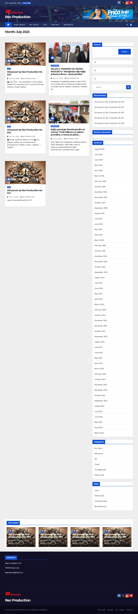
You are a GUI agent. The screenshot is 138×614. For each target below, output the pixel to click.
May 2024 (98, 294)
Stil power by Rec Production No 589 (109, 123)
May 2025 (98, 229)
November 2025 (100, 197)
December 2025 (100, 192)
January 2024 (100, 315)
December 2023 (100, 320)
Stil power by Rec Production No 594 (109, 102)
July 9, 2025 (57, 139)
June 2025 (98, 224)
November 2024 (100, 262)
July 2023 (98, 347)
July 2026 (98, 154)
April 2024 (98, 299)
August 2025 (99, 213)
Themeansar (43, 610)
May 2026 (98, 165)
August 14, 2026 (80, 540)
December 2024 (100, 256)
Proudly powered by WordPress (15, 610)
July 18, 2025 (14, 136)
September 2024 (101, 272)
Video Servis (54, 65)
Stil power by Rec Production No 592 (109, 113)
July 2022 (98, 411)
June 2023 (98, 353)
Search (97, 45)
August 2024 (99, 278)
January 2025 (99, 251)
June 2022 (98, 417)
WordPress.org (100, 506)
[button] (127, 25)
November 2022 (100, 390)
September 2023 (100, 336)
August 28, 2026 (17, 540)
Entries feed (99, 496)
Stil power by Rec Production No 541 (24, 191)
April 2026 (98, 171)
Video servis (19, 25)
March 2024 (99, 304)
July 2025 (98, 219)
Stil (45, 25)
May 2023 (98, 358)
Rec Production (17, 17)
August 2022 (99, 406)
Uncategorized (100, 470)
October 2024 (99, 267)
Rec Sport (34, 25)
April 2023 (98, 363)
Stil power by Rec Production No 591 (109, 118)
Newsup (34, 610)
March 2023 (99, 369)
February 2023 (100, 374)
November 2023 (100, 326)
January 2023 (99, 379)
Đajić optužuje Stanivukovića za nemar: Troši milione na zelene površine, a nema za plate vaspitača (68, 133)
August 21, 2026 (49, 540)
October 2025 (99, 203)
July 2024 (98, 283)
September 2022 (100, 401)
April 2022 (98, 428)
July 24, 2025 (58, 78)
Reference (68, 25)
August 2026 (99, 149)
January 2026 (99, 187)
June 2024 (98, 288)
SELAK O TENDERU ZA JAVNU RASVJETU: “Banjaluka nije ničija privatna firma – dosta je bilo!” (68, 71)
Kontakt (55, 25)
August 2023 (99, 342)
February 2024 (100, 310)
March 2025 (99, 240)
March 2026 (99, 176)
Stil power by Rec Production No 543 (24, 73)
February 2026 (100, 181)
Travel (96, 464)
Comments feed (100, 501)
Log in (96, 490)
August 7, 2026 (112, 540)
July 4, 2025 (14, 197)
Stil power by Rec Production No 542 (24, 131)
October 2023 (99, 331)
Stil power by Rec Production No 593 (109, 107)
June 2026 (98, 160)
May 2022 (98, 422)
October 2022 (99, 395)
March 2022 (99, 433)
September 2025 (100, 208)
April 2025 (98, 235)
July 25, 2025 (14, 78)
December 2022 (100, 385)
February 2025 (100, 245)
